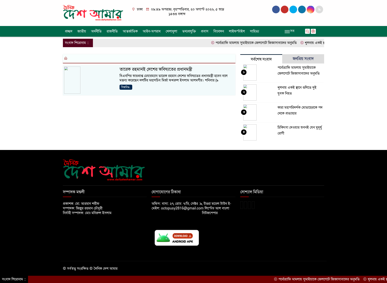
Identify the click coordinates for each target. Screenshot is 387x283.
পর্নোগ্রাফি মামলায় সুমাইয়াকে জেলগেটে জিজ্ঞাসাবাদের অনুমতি (250, 43)
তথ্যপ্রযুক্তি (189, 31)
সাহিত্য (254, 31)
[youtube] (310, 9)
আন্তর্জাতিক (130, 31)
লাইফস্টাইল (237, 31)
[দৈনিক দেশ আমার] (94, 12)
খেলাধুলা (171, 31)
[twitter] (284, 9)
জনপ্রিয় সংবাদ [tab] (303, 58)
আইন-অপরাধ (152, 31)
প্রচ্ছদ (68, 31)
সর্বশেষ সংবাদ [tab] (261, 59)
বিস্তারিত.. (126, 87)
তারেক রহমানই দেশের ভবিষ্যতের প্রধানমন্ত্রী (156, 69)
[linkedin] (302, 9)
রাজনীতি (112, 31)
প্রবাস (204, 31)
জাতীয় (81, 31)
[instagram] (293, 9)
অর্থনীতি (96, 31)
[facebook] (276, 9)
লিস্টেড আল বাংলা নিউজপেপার (215, 210)
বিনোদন (218, 31)
